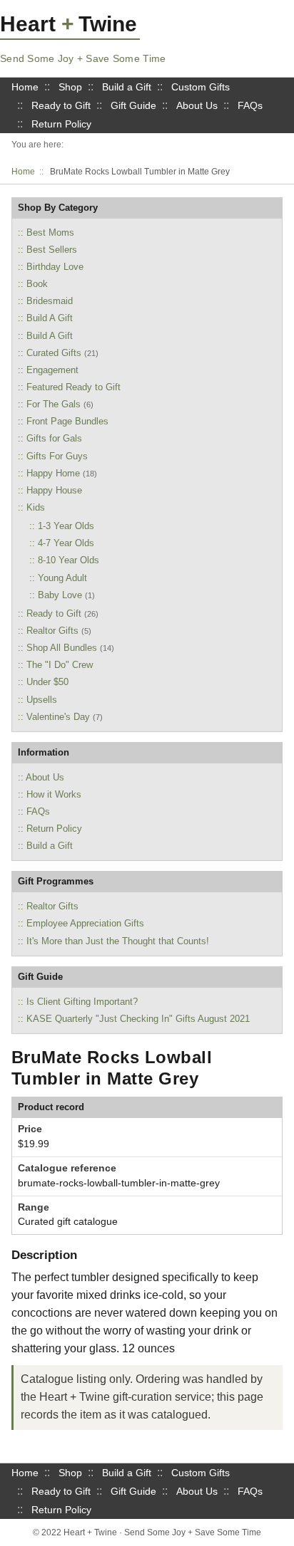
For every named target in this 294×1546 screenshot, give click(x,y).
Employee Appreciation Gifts (85, 923)
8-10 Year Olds (68, 560)
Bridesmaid (49, 301)
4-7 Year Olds (66, 543)
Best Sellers (51, 249)
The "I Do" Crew (59, 664)
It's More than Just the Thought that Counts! (117, 941)
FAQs (250, 105)
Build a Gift (126, 87)
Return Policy (61, 124)
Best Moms (50, 232)
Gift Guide (133, 105)
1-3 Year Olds (66, 526)
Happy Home (53, 473)
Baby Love (60, 595)
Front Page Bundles (67, 421)
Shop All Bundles (61, 647)
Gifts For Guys (57, 456)
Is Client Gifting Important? (82, 1001)
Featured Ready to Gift (73, 387)
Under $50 (47, 682)
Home (25, 87)
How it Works (53, 794)
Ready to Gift (61, 105)
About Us (197, 105)
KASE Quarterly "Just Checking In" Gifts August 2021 (138, 1018)
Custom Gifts (200, 87)
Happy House (54, 490)
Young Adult (62, 578)
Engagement (52, 370)
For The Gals (53, 404)
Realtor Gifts (52, 630)
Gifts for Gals (54, 438)
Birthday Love (54, 266)
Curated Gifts (53, 353)
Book (37, 283)
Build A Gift (49, 318)
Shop (70, 87)
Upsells (41, 699)
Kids (35, 507)
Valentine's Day (58, 716)
